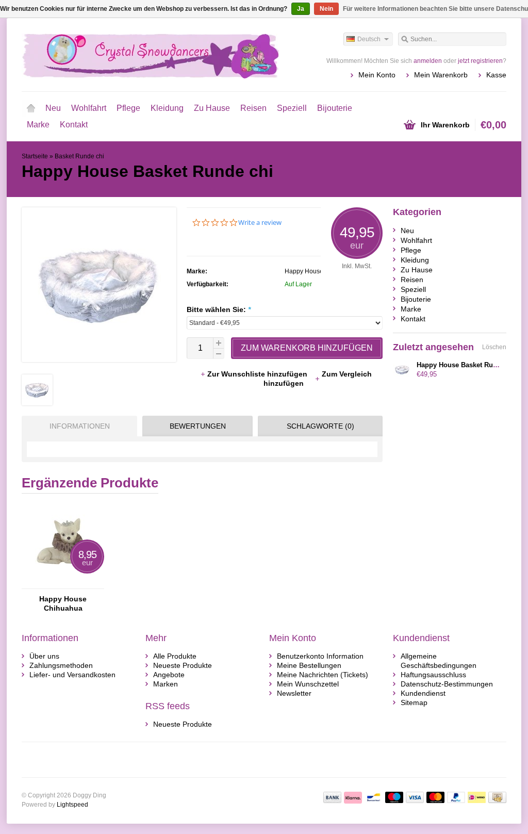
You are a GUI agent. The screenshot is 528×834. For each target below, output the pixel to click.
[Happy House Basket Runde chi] (37, 403)
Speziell (292, 108)
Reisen (253, 108)
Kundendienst (423, 693)
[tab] (76, 426)
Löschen (494, 347)
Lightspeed (72, 804)
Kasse (496, 75)
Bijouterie (334, 108)
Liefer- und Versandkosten (72, 675)
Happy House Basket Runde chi (467, 365)
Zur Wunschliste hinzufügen (258, 374)
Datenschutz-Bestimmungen (447, 684)
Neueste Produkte (182, 665)
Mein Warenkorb (441, 75)
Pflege (128, 108)
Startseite (31, 108)
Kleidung (167, 108)
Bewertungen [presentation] (198, 426)
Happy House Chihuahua (63, 603)
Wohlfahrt (88, 108)
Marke (38, 124)
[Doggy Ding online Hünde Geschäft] (143, 54)
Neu (53, 108)
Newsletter (294, 693)
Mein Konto (376, 75)
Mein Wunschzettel (308, 684)
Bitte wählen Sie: (219, 309)
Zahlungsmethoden (61, 665)
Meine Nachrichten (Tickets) (322, 675)
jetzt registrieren (480, 60)
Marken (165, 684)
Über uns (44, 656)
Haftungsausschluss (433, 675)
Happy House (304, 271)
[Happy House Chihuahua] (63, 584)
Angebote (169, 675)
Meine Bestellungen (309, 665)
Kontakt (74, 124)
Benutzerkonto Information (320, 656)
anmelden (428, 60)
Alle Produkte (174, 656)
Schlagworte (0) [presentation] (320, 426)
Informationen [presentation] (80, 426)
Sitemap (414, 702)
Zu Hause (212, 108)
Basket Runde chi (79, 156)
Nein (326, 8)
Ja (300, 8)
